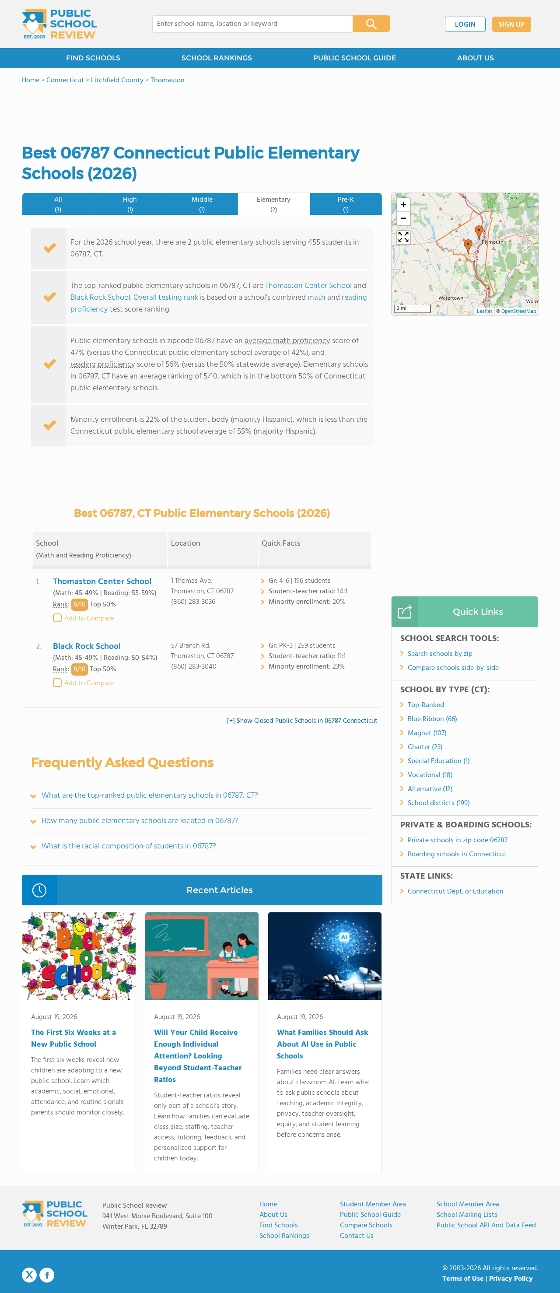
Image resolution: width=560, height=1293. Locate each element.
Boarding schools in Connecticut (457, 854)
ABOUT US (475, 58)
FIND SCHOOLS (93, 58)
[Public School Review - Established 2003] (59, 24)
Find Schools (278, 1225)
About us (273, 1215)
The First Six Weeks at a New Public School (73, 1039)
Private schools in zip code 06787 (458, 840)
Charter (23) (425, 747)
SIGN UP (512, 25)
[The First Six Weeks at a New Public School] (79, 957)
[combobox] (246, 24)
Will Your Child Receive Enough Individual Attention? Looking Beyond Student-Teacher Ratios (198, 1056)
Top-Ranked (426, 705)
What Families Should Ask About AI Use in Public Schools (322, 1044)
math (317, 297)
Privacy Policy (511, 1279)
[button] (468, 246)
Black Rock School (100, 297)
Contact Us (357, 1236)
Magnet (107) (427, 733)
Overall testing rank (165, 297)
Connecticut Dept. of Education (456, 892)
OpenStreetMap (518, 311)
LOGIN (465, 25)
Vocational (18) (430, 775)
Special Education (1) (439, 761)
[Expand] (403, 237)
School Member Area (468, 1204)
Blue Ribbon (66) (432, 719)
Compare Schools (366, 1225)
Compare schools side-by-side (453, 668)
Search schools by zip (440, 654)
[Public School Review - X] (29, 1275)
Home (268, 1204)
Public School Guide (370, 1215)
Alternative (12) (430, 789)
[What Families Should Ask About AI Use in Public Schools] (325, 957)
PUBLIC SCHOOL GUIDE (354, 58)
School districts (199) (439, 803)
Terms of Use (463, 1279)
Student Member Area (373, 1204)
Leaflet (484, 311)
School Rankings (284, 1236)
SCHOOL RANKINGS (217, 58)
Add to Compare (89, 618)
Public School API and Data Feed (486, 1225)
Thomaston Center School (308, 286)
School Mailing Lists (467, 1215)
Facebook (46, 1275)
